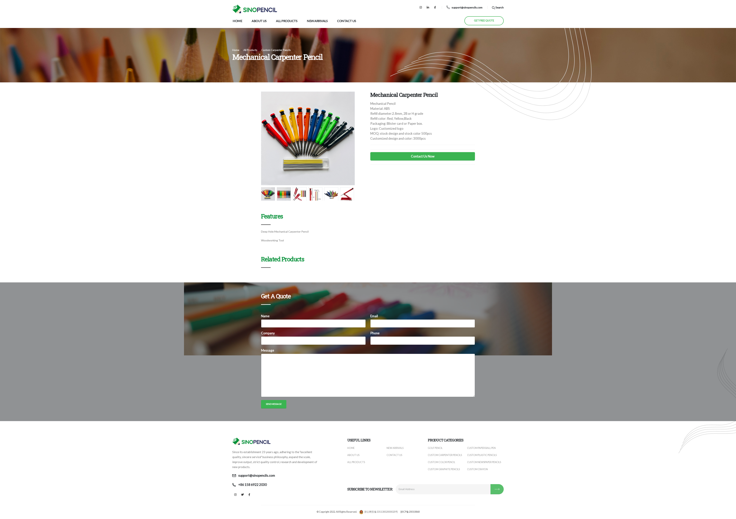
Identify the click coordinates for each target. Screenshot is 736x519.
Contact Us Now (423, 156)
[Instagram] (421, 7)
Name (265, 316)
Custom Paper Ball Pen (481, 448)
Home (237, 21)
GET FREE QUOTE (484, 20)
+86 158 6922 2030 (252, 485)
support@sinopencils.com (467, 7)
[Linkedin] (428, 7)
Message (267, 350)
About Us (259, 21)
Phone (375, 333)
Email (374, 316)
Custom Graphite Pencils (444, 469)
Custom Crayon (477, 469)
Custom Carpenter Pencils (276, 50)
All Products (286, 21)
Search (499, 7)
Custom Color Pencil (441, 462)
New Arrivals (317, 21)
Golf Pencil (435, 448)
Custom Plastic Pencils (482, 455)
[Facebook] (435, 7)
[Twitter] (242, 494)
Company (268, 333)
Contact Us (346, 21)
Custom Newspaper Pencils (484, 462)
